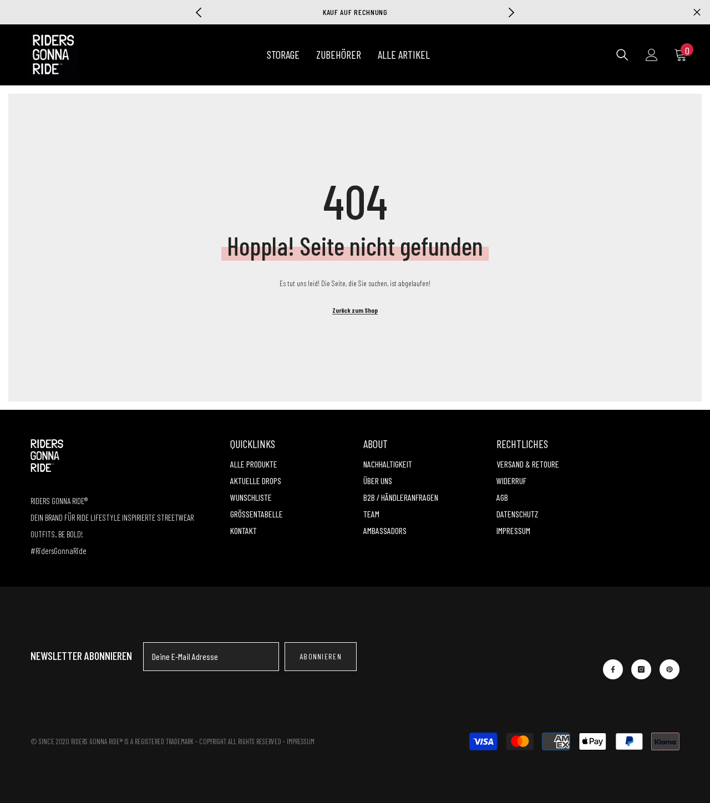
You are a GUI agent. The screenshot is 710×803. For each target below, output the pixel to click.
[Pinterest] (669, 669)
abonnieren (321, 656)
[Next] (511, 12)
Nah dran (697, 12)
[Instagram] (641, 669)
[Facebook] (613, 669)
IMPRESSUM (301, 741)
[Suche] (622, 55)
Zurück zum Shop (355, 310)
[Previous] (198, 12)
